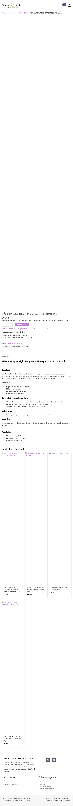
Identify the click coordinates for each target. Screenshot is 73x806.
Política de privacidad (46, 782)
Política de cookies (45, 786)
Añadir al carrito (21, 325)
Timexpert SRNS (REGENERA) (26, 329)
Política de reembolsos (10, 784)
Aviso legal (42, 784)
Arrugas (4, 329)
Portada (4, 13)
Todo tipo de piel (42, 329)
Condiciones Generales (46, 789)
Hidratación (12, 329)
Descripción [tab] (6, 356)
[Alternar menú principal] (69, 5)
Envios (5, 782)
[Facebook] (48, 760)
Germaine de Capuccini (14, 343)
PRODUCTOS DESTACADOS (18, 13)
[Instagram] (54, 760)
